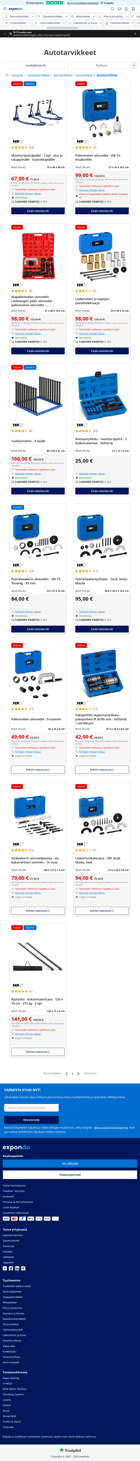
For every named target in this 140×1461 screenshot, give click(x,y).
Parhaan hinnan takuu (28, 193)
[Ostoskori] (133, 9)
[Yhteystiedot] (119, 8)
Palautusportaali (70, 1175)
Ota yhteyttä (70, 1163)
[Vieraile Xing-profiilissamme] (23, 1269)
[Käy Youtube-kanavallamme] (5, 1269)
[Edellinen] (66, 1074)
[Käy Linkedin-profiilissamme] (17, 1269)
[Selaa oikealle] (135, 33)
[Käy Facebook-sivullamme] (11, 1269)
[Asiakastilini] (126, 9)
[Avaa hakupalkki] (112, 9)
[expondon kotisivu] (6, 75)
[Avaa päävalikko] (4, 9)
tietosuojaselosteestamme (111, 1127)
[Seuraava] (78, 1074)
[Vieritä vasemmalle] (5, 33)
